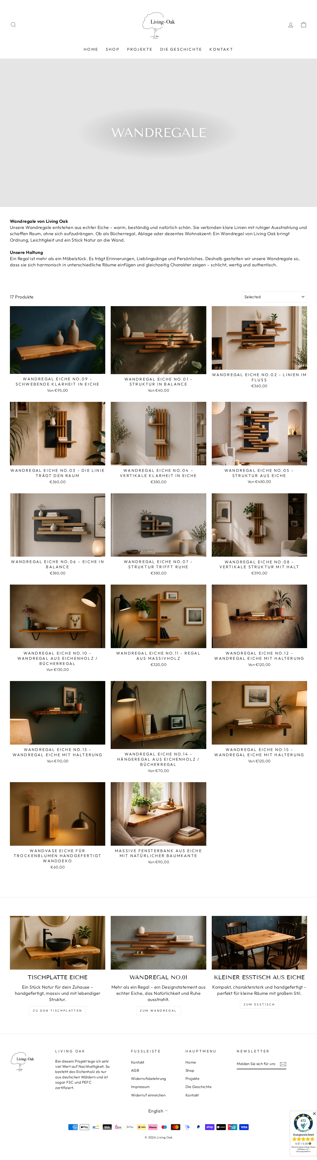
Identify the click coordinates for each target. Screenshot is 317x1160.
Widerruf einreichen (148, 1095)
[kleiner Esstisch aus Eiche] (259, 943)
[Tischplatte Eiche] (57, 943)
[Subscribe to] (283, 1064)
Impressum (140, 1086)
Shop (113, 49)
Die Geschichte (181, 49)
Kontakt (221, 49)
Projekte (140, 49)
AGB (135, 1070)
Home (91, 49)
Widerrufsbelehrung (148, 1078)
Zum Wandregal (158, 1010)
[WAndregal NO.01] (158, 943)
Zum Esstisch (259, 1004)
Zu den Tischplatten (57, 1010)
